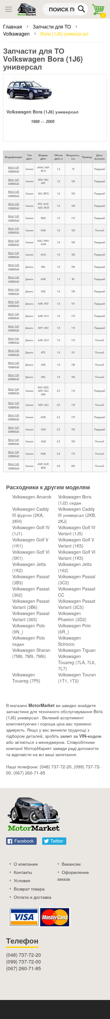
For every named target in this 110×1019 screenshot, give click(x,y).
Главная (13, 26)
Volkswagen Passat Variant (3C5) (76, 604)
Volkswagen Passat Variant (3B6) (31, 604)
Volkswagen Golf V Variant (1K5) (76, 542)
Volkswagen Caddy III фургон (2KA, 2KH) (30, 515)
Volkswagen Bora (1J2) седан (74, 500)
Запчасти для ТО (52, 26)
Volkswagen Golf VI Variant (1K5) (76, 555)
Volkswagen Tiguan (77, 650)
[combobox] (65, 9)
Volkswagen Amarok (31, 497)
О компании (26, 864)
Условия (22, 880)
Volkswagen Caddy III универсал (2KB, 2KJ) (77, 515)
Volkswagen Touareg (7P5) (26, 677)
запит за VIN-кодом (80, 736)
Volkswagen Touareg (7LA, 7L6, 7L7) (77, 662)
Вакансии (71, 864)
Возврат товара (29, 889)
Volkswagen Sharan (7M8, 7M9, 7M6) (31, 653)
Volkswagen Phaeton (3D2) (72, 616)
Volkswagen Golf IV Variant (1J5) (76, 530)
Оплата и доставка (32, 897)
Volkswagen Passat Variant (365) (31, 616)
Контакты (23, 872)
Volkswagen (17, 33)
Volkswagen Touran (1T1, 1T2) (77, 677)
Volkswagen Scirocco (69, 641)
